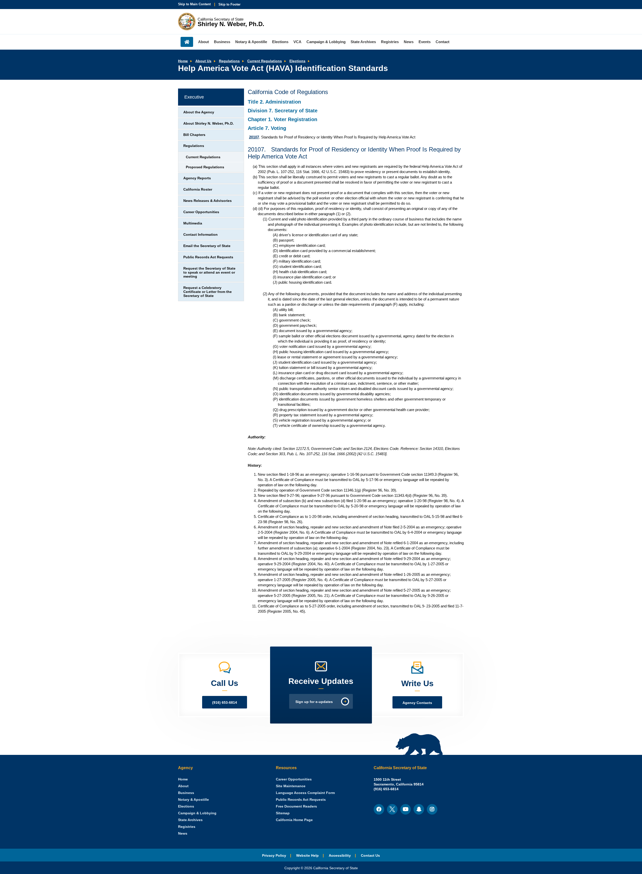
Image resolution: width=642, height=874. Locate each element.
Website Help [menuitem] (307, 855)
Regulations (229, 61)
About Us (203, 61)
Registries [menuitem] (390, 42)
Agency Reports (197, 178)
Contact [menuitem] (442, 42)
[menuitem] (183, 779)
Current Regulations (264, 61)
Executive (194, 97)
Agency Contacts (417, 703)
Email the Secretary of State (206, 246)
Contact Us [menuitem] (370, 855)
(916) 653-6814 (224, 702)
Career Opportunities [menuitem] (294, 779)
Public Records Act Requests (208, 257)
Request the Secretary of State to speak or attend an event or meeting (209, 272)
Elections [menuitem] (280, 42)
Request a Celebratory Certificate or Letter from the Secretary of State (207, 292)
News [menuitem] (409, 42)
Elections (297, 61)
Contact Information (200, 234)
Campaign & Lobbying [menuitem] (326, 42)
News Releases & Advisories (207, 201)
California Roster (197, 189)
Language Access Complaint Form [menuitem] (305, 793)
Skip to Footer (229, 4)
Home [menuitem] (187, 42)
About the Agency (198, 112)
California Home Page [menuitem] (294, 820)
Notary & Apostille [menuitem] (251, 42)
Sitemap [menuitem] (283, 813)
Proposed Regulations (205, 167)
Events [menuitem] (425, 42)
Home (183, 61)
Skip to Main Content (194, 4)
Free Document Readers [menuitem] (296, 806)
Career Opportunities (201, 212)
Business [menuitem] (222, 42)
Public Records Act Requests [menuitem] (301, 800)
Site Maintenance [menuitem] (290, 786)
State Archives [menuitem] (363, 42)
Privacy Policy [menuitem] (274, 855)
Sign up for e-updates (314, 702)
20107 (254, 137)
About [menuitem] (203, 42)
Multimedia (192, 223)
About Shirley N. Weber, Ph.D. (208, 123)
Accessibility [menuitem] (340, 855)
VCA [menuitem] (297, 42)
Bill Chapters (194, 135)
